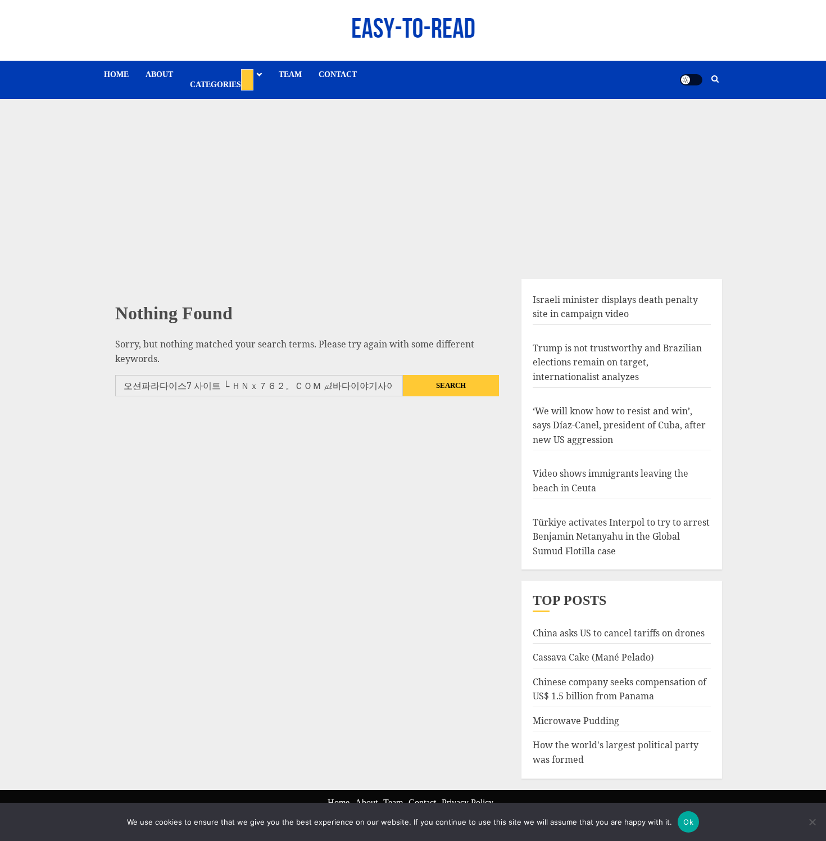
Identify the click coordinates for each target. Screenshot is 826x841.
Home (116, 74)
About (159, 74)
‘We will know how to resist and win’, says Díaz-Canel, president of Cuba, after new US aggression (619, 425)
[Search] (715, 80)
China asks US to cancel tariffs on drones (619, 633)
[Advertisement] (413, 183)
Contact (338, 74)
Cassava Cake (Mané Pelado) (593, 657)
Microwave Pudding (576, 721)
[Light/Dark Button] (691, 79)
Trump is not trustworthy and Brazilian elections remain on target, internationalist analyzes (617, 362)
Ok (688, 821)
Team (290, 74)
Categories (215, 84)
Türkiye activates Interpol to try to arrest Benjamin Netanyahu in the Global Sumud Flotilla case (621, 536)
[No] (812, 822)
